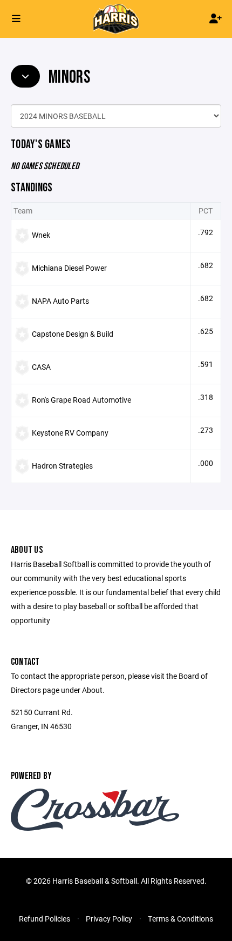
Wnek (41, 235)
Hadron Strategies (62, 466)
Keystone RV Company (70, 433)
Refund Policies (44, 918)
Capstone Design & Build (72, 334)
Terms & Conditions (180, 918)
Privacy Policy (109, 918)
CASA (41, 367)
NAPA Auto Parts (60, 301)
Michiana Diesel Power (69, 268)
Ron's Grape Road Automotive (81, 400)
